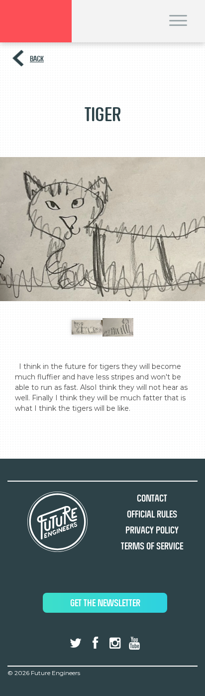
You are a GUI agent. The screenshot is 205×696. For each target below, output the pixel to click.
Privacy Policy (152, 530)
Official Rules (152, 514)
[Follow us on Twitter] (76, 643)
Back (37, 58)
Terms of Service (152, 546)
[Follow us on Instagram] (115, 643)
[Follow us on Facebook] (95, 643)
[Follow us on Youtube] (134, 643)
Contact (152, 498)
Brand (36, 21)
